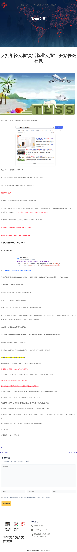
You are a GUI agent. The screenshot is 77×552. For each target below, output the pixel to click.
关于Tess (29, 5)
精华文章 (45, 5)
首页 (22, 5)
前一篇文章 (4, 452)
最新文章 (53, 5)
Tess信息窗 (37, 5)
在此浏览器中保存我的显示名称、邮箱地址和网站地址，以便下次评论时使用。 (27, 498)
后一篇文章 (72, 452)
